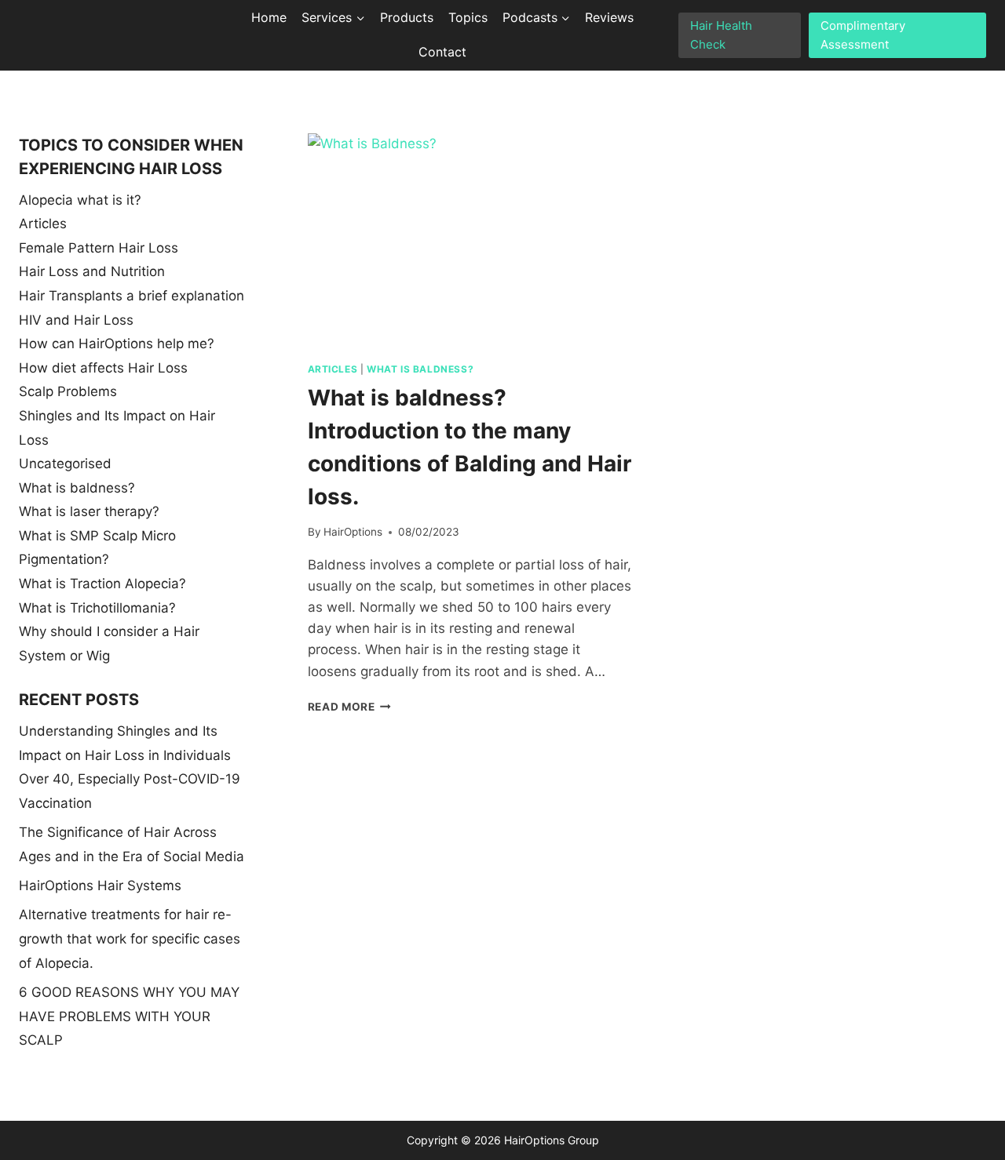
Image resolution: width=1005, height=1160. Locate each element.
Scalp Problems (68, 391)
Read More (350, 706)
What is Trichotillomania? (97, 608)
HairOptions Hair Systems (100, 885)
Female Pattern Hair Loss (98, 248)
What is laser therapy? (89, 511)
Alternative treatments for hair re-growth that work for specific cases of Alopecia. (129, 938)
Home (269, 17)
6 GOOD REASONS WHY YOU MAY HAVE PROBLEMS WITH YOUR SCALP (129, 1016)
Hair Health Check (721, 35)
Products (406, 17)
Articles (333, 369)
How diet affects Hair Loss (103, 368)
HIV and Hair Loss (76, 320)
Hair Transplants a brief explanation (131, 296)
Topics (468, 17)
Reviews (609, 17)
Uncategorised (65, 463)
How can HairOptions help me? (116, 343)
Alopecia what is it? (80, 200)
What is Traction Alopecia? (102, 583)
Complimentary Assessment (862, 35)
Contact (442, 52)
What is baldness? (420, 369)
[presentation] (469, 241)
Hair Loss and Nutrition (92, 271)
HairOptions (352, 531)
